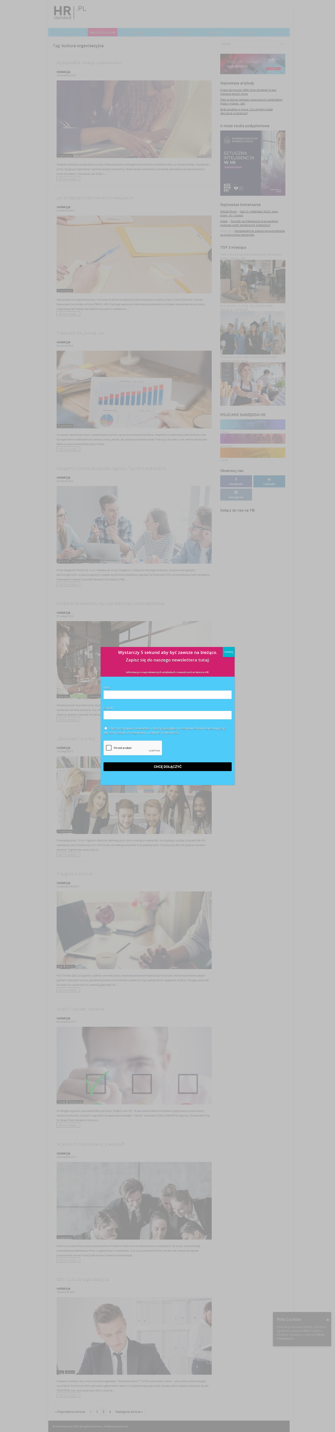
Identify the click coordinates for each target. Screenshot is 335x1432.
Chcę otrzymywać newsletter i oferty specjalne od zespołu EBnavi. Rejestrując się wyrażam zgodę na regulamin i (164, 730)
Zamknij (228, 652)
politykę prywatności (164, 732)
